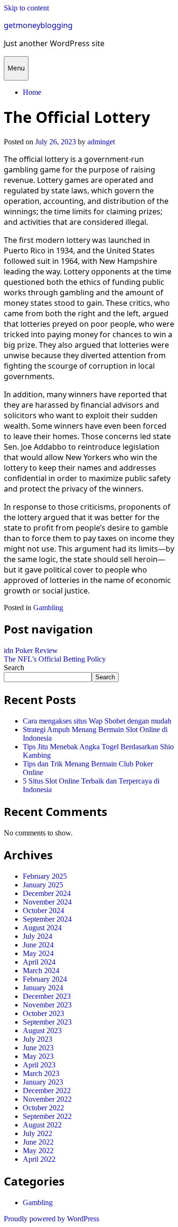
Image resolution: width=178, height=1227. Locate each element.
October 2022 (43, 1108)
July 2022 (37, 1133)
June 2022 (38, 1142)
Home (32, 92)
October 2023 (43, 1013)
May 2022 (38, 1151)
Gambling (48, 607)
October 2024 (43, 910)
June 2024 (38, 945)
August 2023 (42, 1030)
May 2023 (38, 1056)
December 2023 (47, 996)
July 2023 (37, 1039)
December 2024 (47, 893)
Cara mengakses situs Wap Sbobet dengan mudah (97, 721)
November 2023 (47, 1005)
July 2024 (37, 936)
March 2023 (41, 1073)
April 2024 (39, 962)
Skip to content (26, 8)
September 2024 (47, 919)
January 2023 (43, 1082)
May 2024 (38, 953)
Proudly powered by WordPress (51, 1219)
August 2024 (42, 928)
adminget (101, 142)
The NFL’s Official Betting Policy (55, 659)
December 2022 (47, 1090)
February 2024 (45, 979)
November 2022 (47, 1099)
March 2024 (41, 970)
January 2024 (43, 988)
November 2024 (47, 902)
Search (14, 668)
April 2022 (39, 1159)
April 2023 (39, 1065)
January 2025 (43, 885)
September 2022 (47, 1116)
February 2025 (45, 876)
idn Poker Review (31, 650)
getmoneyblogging (38, 25)
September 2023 (47, 1022)
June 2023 (38, 1048)
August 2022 (42, 1125)
